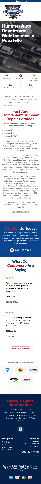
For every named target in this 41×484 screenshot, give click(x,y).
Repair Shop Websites (28, 466)
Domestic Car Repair (20, 212)
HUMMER (8, 105)
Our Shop (6, 442)
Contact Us (7, 450)
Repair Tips (7, 447)
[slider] (9, 278)
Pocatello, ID (11, 296)
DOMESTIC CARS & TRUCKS (17, 102)
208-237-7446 (17, 410)
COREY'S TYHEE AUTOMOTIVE (17, 97)
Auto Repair (7, 445)
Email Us (35, 455)
